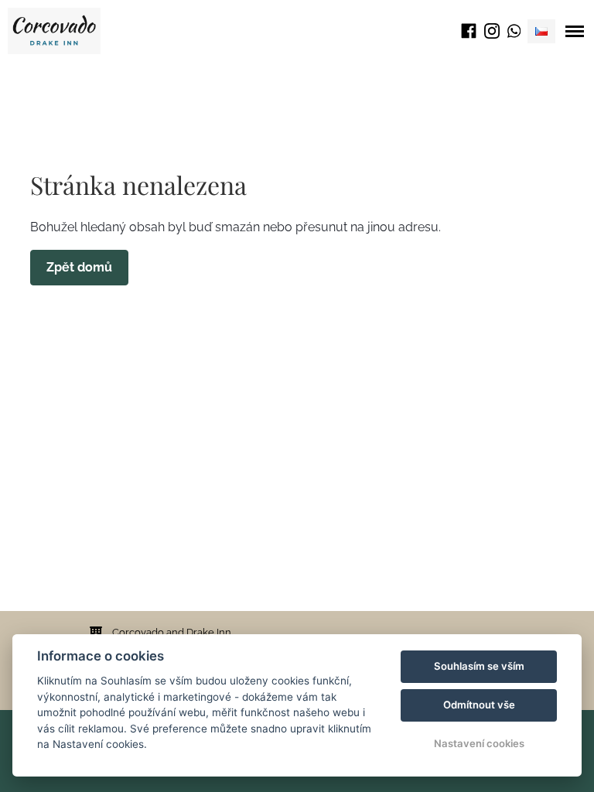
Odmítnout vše (479, 704)
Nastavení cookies (479, 743)
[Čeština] (541, 31)
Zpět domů (79, 267)
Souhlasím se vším (479, 666)
